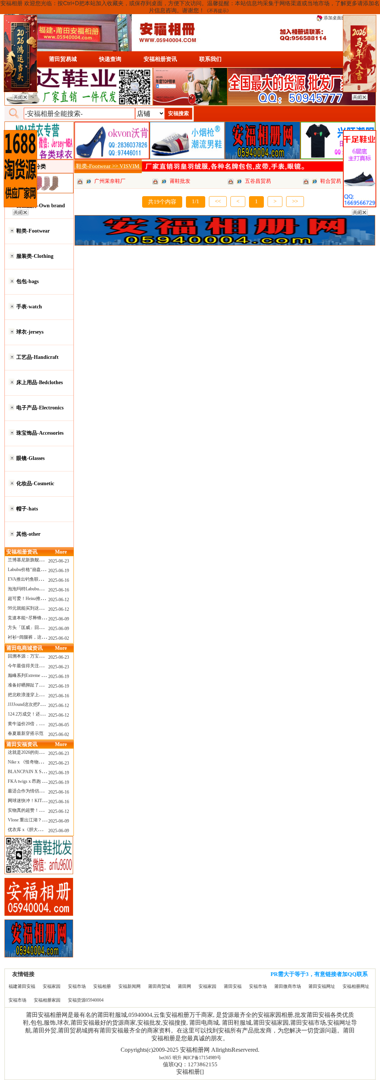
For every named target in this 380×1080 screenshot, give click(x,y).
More (61, 552)
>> (295, 201)
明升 (177, 1057)
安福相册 (102, 986)
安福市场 (77, 986)
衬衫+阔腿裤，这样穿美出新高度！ (42, 637)
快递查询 (110, 59)
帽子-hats (27, 509)
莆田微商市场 (287, 986)
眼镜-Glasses (30, 458)
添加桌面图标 (336, 17)
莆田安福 (233, 986)
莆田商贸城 (159, 986)
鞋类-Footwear (33, 231)
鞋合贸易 (330, 181)
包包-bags (27, 281)
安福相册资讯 (160, 59)
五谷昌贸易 (258, 181)
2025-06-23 (58, 561)
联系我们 (210, 59)
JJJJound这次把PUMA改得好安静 (40, 704)
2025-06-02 (58, 638)
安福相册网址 (356, 986)
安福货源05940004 (86, 1000)
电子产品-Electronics (39, 408)
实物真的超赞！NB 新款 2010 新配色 (44, 810)
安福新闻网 (129, 986)
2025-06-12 (58, 599)
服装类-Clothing (34, 256)
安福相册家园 (47, 1000)
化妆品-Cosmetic (35, 483)
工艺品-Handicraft (37, 357)
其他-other (28, 534)
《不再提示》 (217, 10)
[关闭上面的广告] (21, 95)
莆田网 (184, 986)
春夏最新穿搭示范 (25, 733)
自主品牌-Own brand (40, 205)
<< (218, 201)
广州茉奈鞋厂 (109, 181)
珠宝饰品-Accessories (39, 433)
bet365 (165, 1057)
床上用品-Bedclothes (39, 382)
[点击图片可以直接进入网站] (88, 181)
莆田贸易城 (63, 59)
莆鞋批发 (180, 181)
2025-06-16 (58, 580)
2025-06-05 (58, 724)
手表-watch (29, 306)
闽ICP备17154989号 (202, 1057)
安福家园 (51, 986)
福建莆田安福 (22, 986)
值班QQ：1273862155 (190, 1064)
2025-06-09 (58, 619)
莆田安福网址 (321, 986)
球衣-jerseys (29, 332)
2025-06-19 (58, 570)
